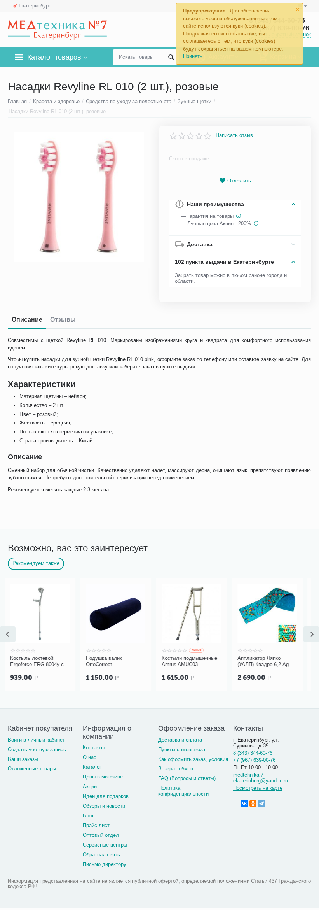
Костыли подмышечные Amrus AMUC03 (134, 661)
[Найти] (171, 57)
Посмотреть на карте (257, 788)
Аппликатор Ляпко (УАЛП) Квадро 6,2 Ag (207, 661)
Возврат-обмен (175, 768)
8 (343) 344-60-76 (252, 753)
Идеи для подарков (106, 796)
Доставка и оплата (180, 740)
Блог (88, 816)
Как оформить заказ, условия (193, 759)
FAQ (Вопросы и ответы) (187, 778)
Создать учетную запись (37, 749)
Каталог (92, 767)
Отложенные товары (32, 768)
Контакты (94, 747)
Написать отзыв (234, 135)
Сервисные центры (105, 845)
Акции (90, 786)
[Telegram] (261, 803)
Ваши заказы (23, 759)
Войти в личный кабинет (36, 740)
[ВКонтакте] (244, 803)
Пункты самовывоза (181, 749)
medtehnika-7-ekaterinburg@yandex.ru (260, 778)
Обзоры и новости (104, 806)
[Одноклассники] (252, 803)
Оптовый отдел (101, 835)
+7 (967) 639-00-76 (254, 760)
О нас (89, 757)
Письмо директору (104, 864)
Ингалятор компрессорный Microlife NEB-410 (285, 661)
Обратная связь (101, 854)
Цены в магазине (103, 777)
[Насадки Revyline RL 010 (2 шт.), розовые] (79, 197)
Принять (192, 56)
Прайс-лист (96, 825)
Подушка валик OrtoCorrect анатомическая (48, 661)
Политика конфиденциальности (183, 791)
